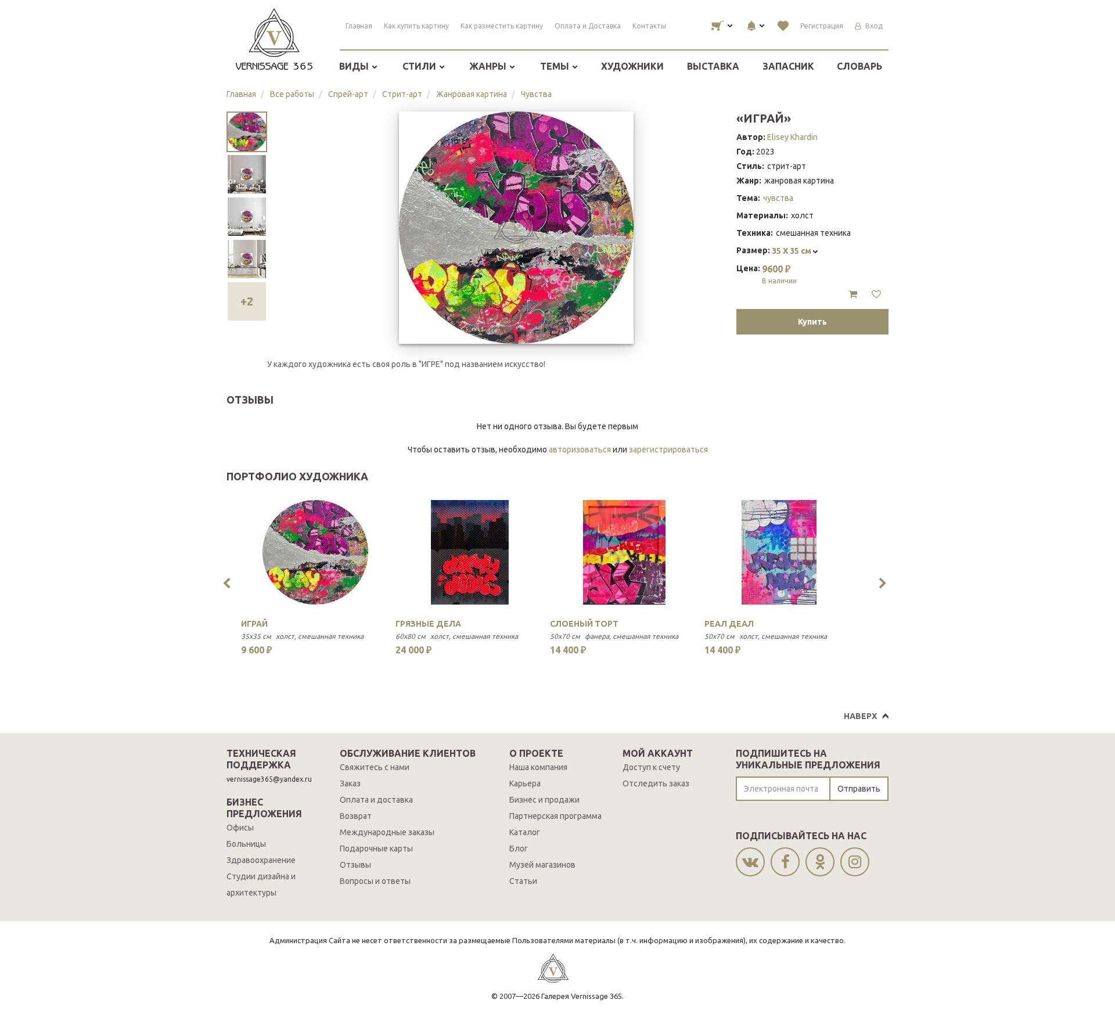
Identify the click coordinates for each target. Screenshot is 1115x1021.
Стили (420, 66)
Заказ (350, 783)
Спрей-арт (348, 94)
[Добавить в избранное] (876, 294)
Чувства (536, 94)
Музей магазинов (542, 864)
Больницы (246, 844)
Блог (518, 848)
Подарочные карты (376, 848)
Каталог (524, 832)
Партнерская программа (555, 816)
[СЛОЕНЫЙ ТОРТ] (624, 552)
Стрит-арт (402, 94)
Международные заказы (387, 832)
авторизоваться (580, 449)
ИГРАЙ (254, 623)
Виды (355, 66)
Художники (632, 66)
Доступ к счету (651, 767)
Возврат (356, 816)
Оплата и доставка (376, 799)
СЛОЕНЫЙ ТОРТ (584, 623)
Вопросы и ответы (375, 881)
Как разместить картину (502, 26)
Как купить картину (416, 26)
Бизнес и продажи (544, 799)
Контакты (649, 26)
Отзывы (355, 864)
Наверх (860, 716)
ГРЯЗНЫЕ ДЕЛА (428, 623)
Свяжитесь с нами (374, 767)
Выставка (713, 66)
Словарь (859, 66)
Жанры (489, 66)
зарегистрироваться (668, 449)
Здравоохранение (261, 860)
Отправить (858, 788)
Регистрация (821, 26)
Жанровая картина (471, 94)
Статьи (523, 881)
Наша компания (538, 767)
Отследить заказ (656, 783)
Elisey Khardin (792, 137)
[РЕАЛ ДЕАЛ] (778, 552)
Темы (555, 66)
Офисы (240, 827)
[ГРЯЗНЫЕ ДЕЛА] (469, 552)
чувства (778, 198)
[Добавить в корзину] (853, 294)
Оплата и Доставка (588, 26)
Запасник (788, 66)
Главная (359, 26)
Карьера (525, 783)
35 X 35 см (792, 251)
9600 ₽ (779, 274)
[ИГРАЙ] (315, 552)
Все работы (292, 94)
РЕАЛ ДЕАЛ (729, 623)
